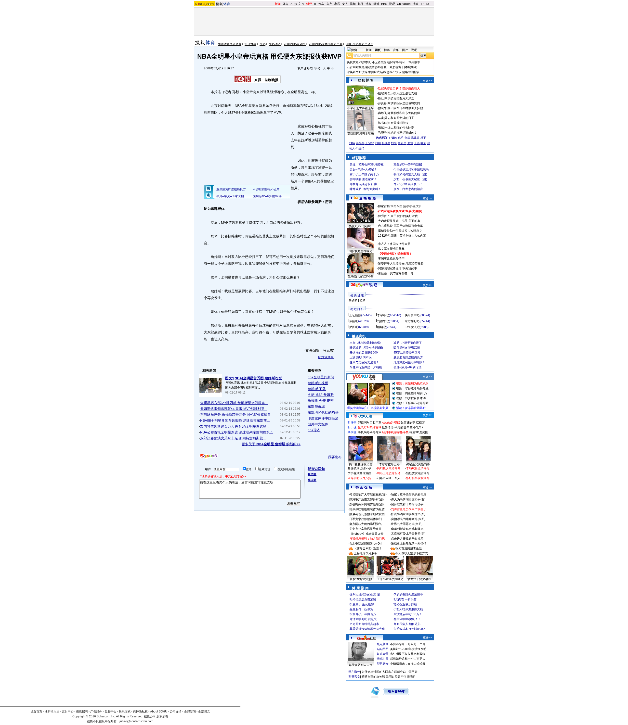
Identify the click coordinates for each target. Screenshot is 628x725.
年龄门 (359, 148)
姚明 (401, 138)
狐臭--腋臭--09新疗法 (407, 367)
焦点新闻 (383, 644)
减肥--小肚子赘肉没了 (407, 342)
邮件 (361, 4)
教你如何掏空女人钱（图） (411, 174)
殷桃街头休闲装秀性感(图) (366, 504)
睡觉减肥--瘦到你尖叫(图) (366, 347)
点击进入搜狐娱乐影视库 (407, 538)
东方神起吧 (412, 321)
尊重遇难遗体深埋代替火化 (367, 629)
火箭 (407, 138)
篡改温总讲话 (374, 67)
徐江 (381, 98)
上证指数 (355, 315)
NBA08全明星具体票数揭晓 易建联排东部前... (235, 420)
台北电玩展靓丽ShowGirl (365, 543)
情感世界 (383, 659)
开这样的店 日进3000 (364, 352)
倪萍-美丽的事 (411, 221)
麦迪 (410, 143)
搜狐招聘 (82, 711)
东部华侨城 (316, 406)
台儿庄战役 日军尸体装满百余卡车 (400, 226)
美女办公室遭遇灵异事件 (365, 529)
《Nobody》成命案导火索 (366, 533)
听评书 (352, 422)
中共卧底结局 (377, 72)
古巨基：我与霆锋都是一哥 (395, 273)
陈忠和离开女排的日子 (399, 118)
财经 (309, 4)
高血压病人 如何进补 (407, 624)
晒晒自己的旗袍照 (373, 676)
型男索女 (383, 663)
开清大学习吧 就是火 (363, 619)
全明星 (402, 143)
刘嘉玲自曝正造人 (388, 478)
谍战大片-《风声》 (360, 226)
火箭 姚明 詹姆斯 (321, 395)
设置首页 (36, 711)
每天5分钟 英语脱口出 (407, 184)
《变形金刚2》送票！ (368, 548)
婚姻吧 (381, 327)
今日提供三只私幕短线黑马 (411, 169)
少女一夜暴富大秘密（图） (411, 179)
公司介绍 (176, 711)
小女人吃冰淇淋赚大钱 (408, 609)
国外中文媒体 (318, 424)
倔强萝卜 (384, 216)
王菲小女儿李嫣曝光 (390, 579)
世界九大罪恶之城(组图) (406, 524)
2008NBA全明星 (295, 44)
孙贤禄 (382, 103)
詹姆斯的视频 (318, 383)
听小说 (352, 427)
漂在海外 (354, 672)
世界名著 (388, 427)
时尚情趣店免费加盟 (363, 599)
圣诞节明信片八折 (359, 478)
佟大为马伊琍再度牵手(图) (408, 499)
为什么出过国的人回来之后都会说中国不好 (390, 672)
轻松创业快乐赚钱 (405, 604)
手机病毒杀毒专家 (369, 432)
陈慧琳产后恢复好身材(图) (366, 499)
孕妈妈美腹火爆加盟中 (408, 594)
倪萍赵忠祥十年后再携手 (407, 504)
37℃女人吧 (412, 327)
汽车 (321, 4)
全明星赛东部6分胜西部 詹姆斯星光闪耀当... (234, 403)
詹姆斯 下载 (317, 389)
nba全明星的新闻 (321, 377)
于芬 (417, 143)
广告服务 (96, 711)
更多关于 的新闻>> (271, 444)
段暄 (381, 93)
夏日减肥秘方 (392, 67)
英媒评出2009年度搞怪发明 (408, 649)
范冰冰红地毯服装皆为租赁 (367, 509)
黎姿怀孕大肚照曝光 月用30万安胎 (400, 263)
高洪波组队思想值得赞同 (404, 103)
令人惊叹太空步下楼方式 (411, 553)
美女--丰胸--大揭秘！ (363, 169)
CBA (352, 143)
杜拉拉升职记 (391, 422)
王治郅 (369, 143)
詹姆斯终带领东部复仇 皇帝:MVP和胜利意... (233, 409)
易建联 (415, 138)
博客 (368, 4)
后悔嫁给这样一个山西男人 (407, 659)
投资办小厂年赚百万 (363, 614)
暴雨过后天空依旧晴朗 (400, 676)
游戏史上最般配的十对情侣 (408, 543)
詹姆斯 (353, 300)
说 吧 (373, 285)
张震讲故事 (408, 422)
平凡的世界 (401, 427)
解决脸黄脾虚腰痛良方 (408, 357)
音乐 (396, 50)
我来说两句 (305, 68)
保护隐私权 (140, 711)
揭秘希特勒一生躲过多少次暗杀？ (400, 230)
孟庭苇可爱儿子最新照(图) (408, 533)
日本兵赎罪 (413, 62)
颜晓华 (382, 108)
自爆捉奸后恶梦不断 (360, 276)
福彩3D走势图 (418, 432)
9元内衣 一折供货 (405, 599)
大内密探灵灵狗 (388, 221)
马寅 (381, 118)
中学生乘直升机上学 (360, 108)
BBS (384, 4)
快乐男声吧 (412, 315)
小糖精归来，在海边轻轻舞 (407, 663)
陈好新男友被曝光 (418, 478)
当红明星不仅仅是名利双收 (407, 654)
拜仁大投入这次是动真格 (401, 93)
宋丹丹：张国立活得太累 (394, 244)
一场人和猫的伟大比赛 (399, 127)
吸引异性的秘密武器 (406, 347)
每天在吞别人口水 (360, 665)
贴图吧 (353, 327)
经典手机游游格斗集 (395, 432)
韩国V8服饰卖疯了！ (407, 619)
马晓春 (382, 132)
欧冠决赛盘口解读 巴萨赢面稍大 (399, 88)
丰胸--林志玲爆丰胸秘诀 (365, 342)
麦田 (393, 216)
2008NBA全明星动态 (359, 44)
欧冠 (423, 143)
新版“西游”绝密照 (361, 579)
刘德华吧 (383, 321)
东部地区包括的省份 (323, 412)
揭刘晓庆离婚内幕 (388, 468)
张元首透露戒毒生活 (408, 548)
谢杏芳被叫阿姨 (398, 123)
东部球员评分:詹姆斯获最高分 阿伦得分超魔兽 (235, 415)
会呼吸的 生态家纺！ (363, 179)
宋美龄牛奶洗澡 (357, 72)
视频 (353, 4)
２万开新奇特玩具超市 (364, 624)
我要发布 (335, 457)
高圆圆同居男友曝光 (360, 133)
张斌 (381, 127)
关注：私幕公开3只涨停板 (367, 164)
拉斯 (363, 300)
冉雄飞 (382, 113)
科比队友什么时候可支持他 (405, 108)
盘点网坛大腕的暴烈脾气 (365, 524)
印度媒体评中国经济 (323, 418)
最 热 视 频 (367, 198)
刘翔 (378, 143)
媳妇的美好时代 (407, 216)
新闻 (278, 4)
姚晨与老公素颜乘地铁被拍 (367, 514)
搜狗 (416, 4)
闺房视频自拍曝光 (360, 251)
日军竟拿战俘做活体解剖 (365, 519)
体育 (285, 4)
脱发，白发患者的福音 (408, 189)
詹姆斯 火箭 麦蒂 (321, 401)
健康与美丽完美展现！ (364, 362)
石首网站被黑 (356, 67)
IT (315, 4)
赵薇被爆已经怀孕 (359, 468)
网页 (378, 50)
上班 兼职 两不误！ (362, 357)
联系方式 (125, 711)
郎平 (394, 143)
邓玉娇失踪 (379, 62)
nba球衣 (314, 430)
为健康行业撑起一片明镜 (366, 367)
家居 (337, 4)
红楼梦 (420, 422)
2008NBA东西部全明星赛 (325, 44)
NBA (262, 44)
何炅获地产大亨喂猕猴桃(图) (368, 494)
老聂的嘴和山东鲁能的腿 (404, 113)
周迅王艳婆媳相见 (388, 473)
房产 (329, 4)
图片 (405, 50)
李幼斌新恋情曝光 (418, 468)
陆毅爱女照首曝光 (418, 473)
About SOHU (158, 711)
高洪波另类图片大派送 (399, 98)
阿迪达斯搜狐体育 (229, 44)
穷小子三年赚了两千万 (364, 174)
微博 (376, 4)
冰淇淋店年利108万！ (407, 614)
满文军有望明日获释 (391, 249)
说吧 (392, 4)
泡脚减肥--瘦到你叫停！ (409, 362)
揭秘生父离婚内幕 (418, 464)
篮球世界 (250, 44)
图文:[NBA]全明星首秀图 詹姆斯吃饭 (253, 378)
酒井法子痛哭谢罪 (419, 579)
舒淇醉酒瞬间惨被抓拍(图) (408, 514)
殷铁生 (385, 143)
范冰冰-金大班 (412, 206)
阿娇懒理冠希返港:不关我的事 (397, 268)
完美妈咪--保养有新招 (407, 164)
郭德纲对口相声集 (369, 422)
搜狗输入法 (52, 711)
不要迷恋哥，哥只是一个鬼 (407, 644)
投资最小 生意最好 (362, 604)
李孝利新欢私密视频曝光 (407, 529)
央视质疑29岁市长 (359, 62)
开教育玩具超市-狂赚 (363, 184)
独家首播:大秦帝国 (390, 206)
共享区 (352, 432)
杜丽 (423, 138)
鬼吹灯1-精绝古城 (369, 427)
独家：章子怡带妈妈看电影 (408, 494)
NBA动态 (275, 44)
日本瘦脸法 (409, 67)
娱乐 (297, 4)
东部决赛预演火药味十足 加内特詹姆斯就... (233, 438)
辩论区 (312, 480)
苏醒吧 (353, 321)
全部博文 (204, 711)
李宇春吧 (383, 315)
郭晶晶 (360, 143)
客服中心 (110, 711)
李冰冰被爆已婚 (389, 464)
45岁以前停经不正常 (406, 352)
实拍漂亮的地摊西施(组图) (408, 519)
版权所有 (162, 716)
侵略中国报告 (411, 72)
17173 (424, 4)
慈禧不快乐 (394, 72)
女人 (345, 4)
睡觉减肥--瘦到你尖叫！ (365, 189)
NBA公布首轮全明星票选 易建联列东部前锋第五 (236, 432)
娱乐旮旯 (383, 654)
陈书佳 (382, 123)
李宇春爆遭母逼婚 (359, 473)
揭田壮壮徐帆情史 (360, 464)
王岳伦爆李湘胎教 (365, 553)
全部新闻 (190, 711)
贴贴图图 (383, 649)
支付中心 (68, 711)
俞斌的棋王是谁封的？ (402, 132)
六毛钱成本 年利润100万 (409, 629)
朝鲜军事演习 (396, 62)
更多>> (427, 81)
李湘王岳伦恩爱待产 (391, 258)
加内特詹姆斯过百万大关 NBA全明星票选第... (234, 426)
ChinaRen (404, 4)
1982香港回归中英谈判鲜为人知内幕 (402, 235)
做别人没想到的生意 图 (365, 594)
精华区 (312, 474)
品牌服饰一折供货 (361, 609)
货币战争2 (416, 427)
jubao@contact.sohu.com (136, 721)
